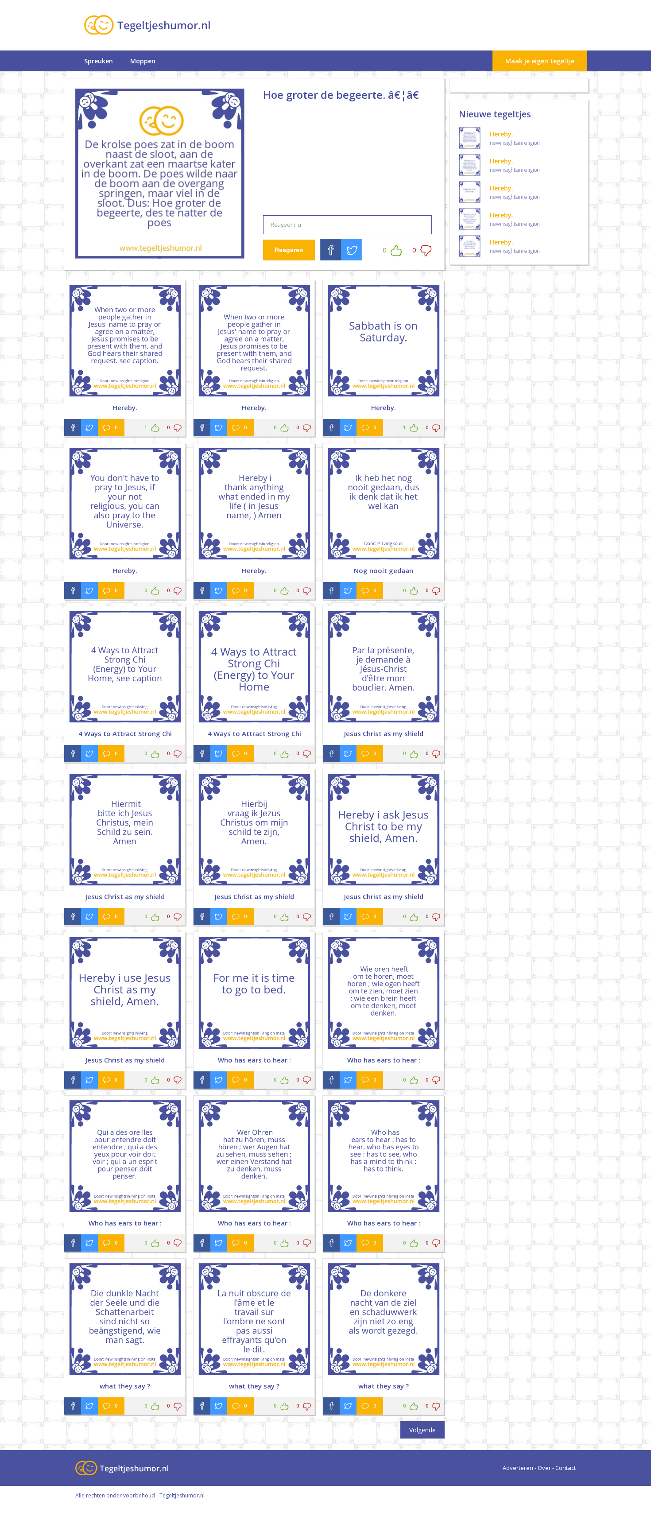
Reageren (289, 249)
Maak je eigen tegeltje (539, 61)
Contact (565, 1468)
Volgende (422, 1430)
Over (544, 1468)
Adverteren (518, 1468)
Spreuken (98, 61)
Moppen (142, 61)
